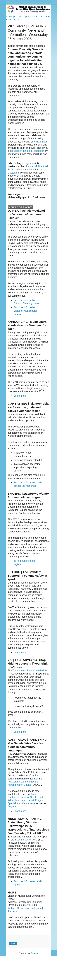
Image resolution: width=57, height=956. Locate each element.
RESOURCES (12, 19)
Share (12, 943)
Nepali (30, 800)
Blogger (34, 953)
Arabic (34, 794)
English (12, 806)
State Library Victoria (26, 839)
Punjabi (39, 800)
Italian (11, 800)
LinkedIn (12, 911)
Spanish (12, 803)
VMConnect (40, 141)
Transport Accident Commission (29, 670)
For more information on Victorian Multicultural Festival (26, 310)
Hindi (40, 797)
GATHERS (44, 16)
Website (12, 908)
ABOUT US (31, 16)
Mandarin (20, 800)
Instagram (36, 908)
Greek (33, 797)
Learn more (20, 395)
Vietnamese (28, 803)
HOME (9, 16)
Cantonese (13, 797)
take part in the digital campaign (27, 151)
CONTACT (19, 16)
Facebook (23, 908)
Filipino (25, 797)
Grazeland (13, 172)
